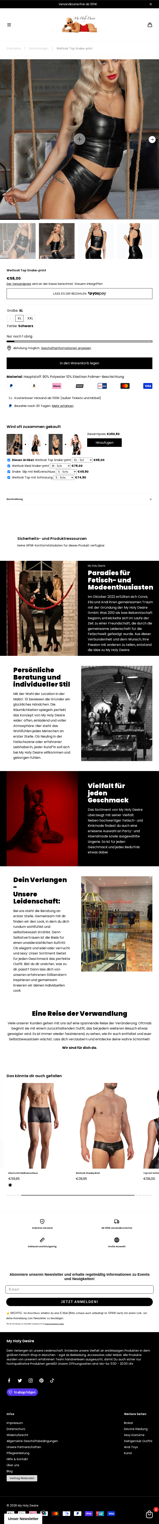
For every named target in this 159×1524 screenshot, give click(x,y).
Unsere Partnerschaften (24, 1447)
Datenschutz (16, 1429)
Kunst (128, 1453)
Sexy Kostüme (134, 1435)
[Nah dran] (150, 4)
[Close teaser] (43, 1512)
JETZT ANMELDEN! (79, 1302)
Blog (10, 1471)
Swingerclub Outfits (138, 1441)
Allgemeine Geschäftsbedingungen (32, 1441)
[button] (9, 24)
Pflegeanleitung (18, 1453)
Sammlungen (38, 48)
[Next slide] (152, 139)
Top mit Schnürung (87, 1173)
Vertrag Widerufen (22, 1478)
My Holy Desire (28, 1505)
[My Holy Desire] (79, 24)
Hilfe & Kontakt (17, 1459)
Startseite (14, 48)
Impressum (15, 1423)
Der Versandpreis (19, 284)
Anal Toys (131, 1447)
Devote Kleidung (136, 1429)
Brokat (128, 1423)
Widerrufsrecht (17, 1435)
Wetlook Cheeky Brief (20, 1173)
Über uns (13, 1465)
